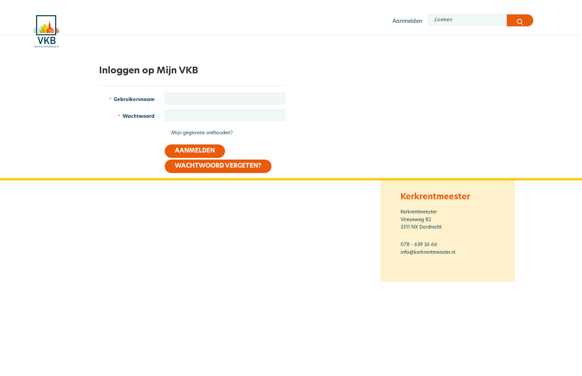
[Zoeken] (520, 20)
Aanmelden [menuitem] (407, 21)
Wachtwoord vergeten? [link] (218, 166)
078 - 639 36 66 (418, 244)
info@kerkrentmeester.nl (427, 252)
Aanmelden (195, 151)
